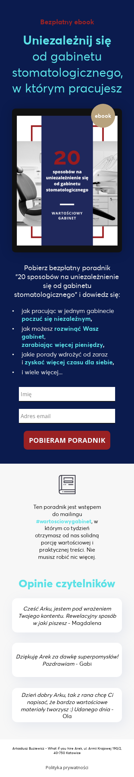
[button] (67, 767)
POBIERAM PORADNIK (67, 440)
